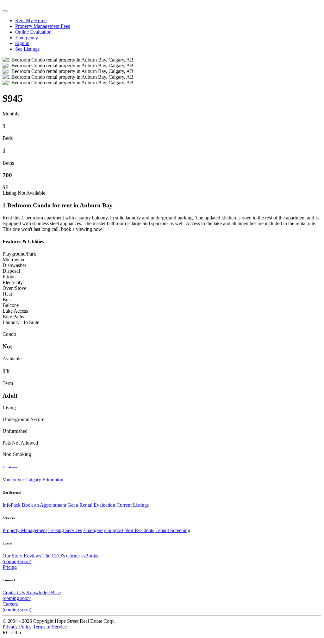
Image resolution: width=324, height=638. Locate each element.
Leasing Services (65, 530)
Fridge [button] (9, 276)
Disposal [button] (11, 271)
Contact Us (14, 592)
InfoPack (12, 505)
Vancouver (13, 479)
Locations (10, 467)
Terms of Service (50, 626)
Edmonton (52, 479)
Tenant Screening (172, 530)
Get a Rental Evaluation (91, 505)
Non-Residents (139, 530)
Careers (17, 606)
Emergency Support (103, 530)
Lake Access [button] (15, 311)
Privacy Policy (17, 626)
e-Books (50, 558)
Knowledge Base (32, 595)
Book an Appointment (44, 505)
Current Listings (132, 505)
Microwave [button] (14, 259)
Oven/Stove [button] (14, 288)
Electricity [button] (13, 282)
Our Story (12, 555)
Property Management (25, 530)
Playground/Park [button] (19, 254)
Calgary (33, 479)
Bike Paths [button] (13, 316)
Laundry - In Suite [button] (21, 322)
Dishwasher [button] (14, 265)
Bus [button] (6, 299)
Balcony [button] (11, 305)
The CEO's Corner (61, 555)
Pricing (10, 567)
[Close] (5, 11)
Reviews (32, 555)
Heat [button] (7, 293)
